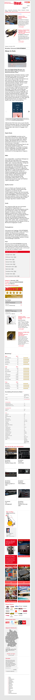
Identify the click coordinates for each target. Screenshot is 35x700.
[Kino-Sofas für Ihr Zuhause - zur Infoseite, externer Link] (11, 21)
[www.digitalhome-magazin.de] (7, 625)
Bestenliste (15, 10)
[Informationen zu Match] (21, 611)
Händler (27, 10)
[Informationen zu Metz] (25, 611)
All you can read (15, 11)
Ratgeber (6, 11)
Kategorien (23, 10)
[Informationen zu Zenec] (21, 616)
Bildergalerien (11, 682)
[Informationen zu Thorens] (7, 616)
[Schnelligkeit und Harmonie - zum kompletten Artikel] (11, 36)
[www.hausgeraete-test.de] (12, 625)
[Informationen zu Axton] (17, 607)
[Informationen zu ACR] (7, 607)
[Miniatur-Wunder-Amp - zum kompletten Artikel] (11, 339)
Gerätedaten (11, 681)
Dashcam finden (9, 261)
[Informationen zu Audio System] (12, 607)
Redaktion (10, 680)
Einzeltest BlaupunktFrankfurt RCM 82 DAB (22, 503)
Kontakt (10, 692)
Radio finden (8, 269)
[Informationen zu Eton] (16, 609)
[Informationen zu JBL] (16, 611)
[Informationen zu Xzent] (16, 616)
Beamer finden (9, 259)
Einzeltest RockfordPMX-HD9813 (21, 482)
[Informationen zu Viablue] (11, 616)
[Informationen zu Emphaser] (7, 609)
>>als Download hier (9, 526)
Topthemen (11, 685)
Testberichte (10, 10)
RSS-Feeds (11, 684)
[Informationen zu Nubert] (12, 614)
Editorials (10, 686)
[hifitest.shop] (24, 625)
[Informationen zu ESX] (11, 609)
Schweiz (8, 648)
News (6, 10)
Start (14, 254)
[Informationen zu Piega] (17, 614)
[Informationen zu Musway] (7, 614)
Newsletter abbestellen (10, 671)
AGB (9, 689)
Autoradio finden (9, 254)
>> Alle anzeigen (21, 27)
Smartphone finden (9, 271)
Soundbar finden (9, 273)
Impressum (11, 687)
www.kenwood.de (26, 399)
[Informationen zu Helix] (7, 611)
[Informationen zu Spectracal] (25, 614)
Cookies (10, 691)
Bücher (10, 678)
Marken (19, 10)
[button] (29, 111)
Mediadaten (11, 688)
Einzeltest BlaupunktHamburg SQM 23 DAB (9, 483)
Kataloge (10, 683)
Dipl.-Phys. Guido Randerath (11, 533)
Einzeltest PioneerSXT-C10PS (21, 462)
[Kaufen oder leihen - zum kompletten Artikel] (11, 323)
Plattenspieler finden (10, 266)
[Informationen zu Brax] (21, 607)
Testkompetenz (11, 679)
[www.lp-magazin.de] (20, 625)
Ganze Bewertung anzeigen (12, 285)
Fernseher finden (9, 264)
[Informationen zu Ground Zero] (24, 609)
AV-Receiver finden (9, 257)
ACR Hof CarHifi (11, 655)
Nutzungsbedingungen (13, 693)
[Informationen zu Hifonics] (12, 611)
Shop (10, 11)
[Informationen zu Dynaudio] (25, 607)
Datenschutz (11, 690)
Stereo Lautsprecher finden (11, 276)
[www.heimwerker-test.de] (16, 625)
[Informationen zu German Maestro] (21, 609)
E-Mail (9, 535)
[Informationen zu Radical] (21, 614)
